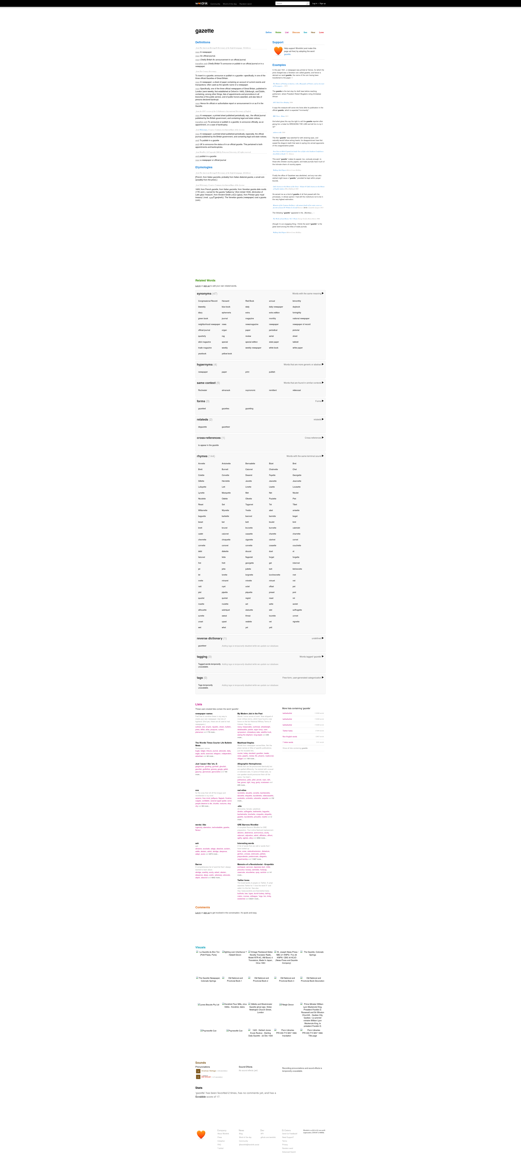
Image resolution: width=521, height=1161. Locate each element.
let (199, 574)
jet (199, 568)
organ (224, 330)
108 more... (251, 758)
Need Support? (288, 1137)
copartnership (242, 859)
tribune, (209, 750)
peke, (249, 779)
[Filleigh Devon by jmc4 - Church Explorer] (286, 1004)
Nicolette (202, 498)
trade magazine (205, 347)
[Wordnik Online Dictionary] (201, 3)
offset (271, 586)
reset (271, 598)
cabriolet (296, 527)
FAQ (219, 1144)
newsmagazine (251, 324)
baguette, (266, 811)
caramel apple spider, (218, 800)
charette (272, 533)
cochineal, (257, 726)
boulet (271, 521)
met (294, 574)
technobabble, (217, 827)
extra (247, 312)
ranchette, (241, 793)
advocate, (223, 750)
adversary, (219, 875)
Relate (278, 32)
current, (221, 729)
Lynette (201, 492)
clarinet (272, 539)
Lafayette (202, 486)
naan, (264, 779)
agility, (240, 838)
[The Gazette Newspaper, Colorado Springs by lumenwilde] (208, 979)
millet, (268, 867)
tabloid (295, 341)
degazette (202, 426)
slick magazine (204, 341)
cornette (201, 545)
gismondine (216, 771)
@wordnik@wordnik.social (249, 1144)
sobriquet (226, 609)
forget (271, 557)
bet (223, 521)
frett (223, 562)
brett (200, 527)
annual (272, 300)
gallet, (226, 769)
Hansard (225, 300)
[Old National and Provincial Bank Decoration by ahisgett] (312, 979)
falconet (201, 557)
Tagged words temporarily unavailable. (209, 665)
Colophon (221, 1141)
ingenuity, (199, 827)
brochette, (252, 814)
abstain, (204, 851)
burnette (272, 527)
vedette (248, 621)
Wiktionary (203, 130)
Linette (248, 486)
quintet (225, 598)
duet (271, 551)
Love (321, 32)
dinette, (240, 811)
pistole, (251, 729)
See (305, 32)
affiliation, (263, 835)
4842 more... (216, 877)
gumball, (216, 766)
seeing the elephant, (245, 734)
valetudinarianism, (254, 851)
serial (271, 335)
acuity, (266, 832)
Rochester (202, 390)
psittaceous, (242, 779)
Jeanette (273, 480)
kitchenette (297, 568)
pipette (225, 592)
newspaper (274, 324)
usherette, (258, 798)
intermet (296, 562)
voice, (239, 755)
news (224, 324)
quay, (258, 872)
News (241, 1130)
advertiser (199, 756)
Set (223, 504)
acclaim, (227, 848)
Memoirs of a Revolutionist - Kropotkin (255, 864)
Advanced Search (289, 1152)
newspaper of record (301, 324)
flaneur (198, 830)
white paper (298, 347)
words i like (200, 824)
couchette (297, 545)
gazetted (202, 408)
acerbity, (205, 872)
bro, (265, 896)
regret (248, 598)
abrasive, (199, 848)
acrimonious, (259, 832)
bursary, (249, 869)
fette (224, 557)
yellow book (227, 353)
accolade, (207, 848)
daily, (229, 750)
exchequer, (241, 867)
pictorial (296, 330)
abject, (198, 877)
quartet (201, 598)
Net (270, 492)
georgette (249, 562)
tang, (253, 782)
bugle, (198, 750)
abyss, (206, 875)
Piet (294, 498)
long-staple (258, 734)
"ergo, (261, 896)
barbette (225, 516)
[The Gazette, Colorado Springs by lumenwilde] (312, 952)
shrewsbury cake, (254, 732)
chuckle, (216, 803)
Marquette (226, 492)
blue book (226, 306)
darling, (268, 893)
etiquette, (249, 795)
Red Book (249, 300)
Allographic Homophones (249, 763)
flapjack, (222, 798)
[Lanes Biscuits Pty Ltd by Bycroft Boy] (208, 1004)
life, (256, 755)
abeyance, (223, 851)
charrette (296, 533)
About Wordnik (223, 1133)
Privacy (285, 1144)
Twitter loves (243, 880)
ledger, (203, 750)
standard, (252, 753)
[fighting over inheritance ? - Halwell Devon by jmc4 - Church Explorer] (234, 952)
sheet (295, 335)
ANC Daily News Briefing (281, 102)
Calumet (249, 469)
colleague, (254, 896)
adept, (198, 854)
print (247, 371)
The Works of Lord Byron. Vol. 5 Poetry (285, 219)
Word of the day (230, 3)
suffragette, (248, 811)
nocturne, (224, 803)
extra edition (274, 312)
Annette (201, 463)
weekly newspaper (253, 347)
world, (203, 753)
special (225, 341)
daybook (296, 306)
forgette (296, 557)
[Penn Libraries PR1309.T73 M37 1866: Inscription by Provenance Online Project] (286, 1032)
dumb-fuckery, (259, 893)
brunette (249, 527)
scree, (244, 851)
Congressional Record (207, 300)
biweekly (202, 306)
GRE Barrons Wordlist (247, 824)
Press (219, 1137)
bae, (247, 893)
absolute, (220, 848)
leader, (266, 753)
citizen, (222, 726)
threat (247, 615)
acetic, (212, 875)
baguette (202, 516)
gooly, (258, 782)
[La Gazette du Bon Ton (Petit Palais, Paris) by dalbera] (208, 952)
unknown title (277, 132)
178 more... (211, 732)
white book (273, 347)
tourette (272, 615)
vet (270, 621)
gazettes (225, 408)
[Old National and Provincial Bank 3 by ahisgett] (286, 979)
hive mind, (206, 798)
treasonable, (248, 726)
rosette (201, 603)
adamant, (241, 835)
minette (248, 580)
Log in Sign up (319, 3)
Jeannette (297, 480)
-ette (239, 806)
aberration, (207, 827)
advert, (217, 872)
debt (200, 551)
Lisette (272, 486)
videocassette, (268, 795)
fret (199, 562)
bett (247, 521)
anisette (296, 510)
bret (294, 521)
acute (203, 854)
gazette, (240, 816)
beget (295, 516)
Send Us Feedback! (289, 1133)
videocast (297, 390)
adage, (214, 848)
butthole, (241, 893)
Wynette (225, 510)
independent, (227, 753)
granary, (214, 769)
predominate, (254, 856)
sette (271, 603)
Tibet (295, 504)
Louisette (297, 486)
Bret (294, 463)
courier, (240, 753)
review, (252, 755)
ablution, (241, 832)
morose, (246, 896)
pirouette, (258, 816)
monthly (272, 318)
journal (225, 318)
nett (199, 586)
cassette (249, 533)
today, (246, 753)
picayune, (214, 729)
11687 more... (257, 859)
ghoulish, (223, 766)
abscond (204, 877)
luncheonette (274, 574)
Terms (284, 1141)
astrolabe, (256, 869)
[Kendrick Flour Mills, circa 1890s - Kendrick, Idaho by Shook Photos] (234, 1005)
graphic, (245, 755)
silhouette (202, 609)
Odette (225, 498)
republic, (215, 726)
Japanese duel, (260, 867)
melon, (240, 896)
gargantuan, (200, 766)
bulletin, (228, 726)
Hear (313, 32)
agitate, (246, 838)
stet (270, 609)
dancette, (241, 795)
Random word (245, 3)
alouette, (249, 793)
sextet (295, 603)
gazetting (249, 408)
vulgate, (198, 800)
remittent (273, 390)
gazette (287, 54)
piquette (248, 592)
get (270, 562)
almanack (226, 390)
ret (294, 598)
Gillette (201, 480)
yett (270, 627)
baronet (248, 516)
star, (204, 726)
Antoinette (226, 463)
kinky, (269, 896)
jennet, (259, 779)
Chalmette (273, 469)
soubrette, (241, 798)
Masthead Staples (245, 742)
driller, (203, 729)
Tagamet (249, 504)
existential (241, 898)
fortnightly (297, 312)
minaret (225, 580)
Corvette (225, 475)
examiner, (210, 753)
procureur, (241, 869)
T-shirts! (220, 1148)
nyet (223, 586)
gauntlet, (199, 769)
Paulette (272, 498)
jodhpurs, (215, 798)
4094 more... (262, 838)
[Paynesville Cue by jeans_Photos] (208, 1030)
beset (200, 521)
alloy (251, 838)
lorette (224, 574)
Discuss (296, 32)
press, (198, 729)
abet (271, 510)
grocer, (244, 782)
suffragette (297, 609)
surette (201, 615)
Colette (201, 475)
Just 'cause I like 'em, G (206, 763)
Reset (200, 504)
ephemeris (226, 312)
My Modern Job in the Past (250, 713)
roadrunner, (269, 755)
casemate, (241, 872)
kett (270, 568)
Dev (262, 1130)
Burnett (225, 469)
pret (294, 592)
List (287, 32)
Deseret (248, 475)
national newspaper (301, 318)
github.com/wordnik (268, 1137)
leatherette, (257, 811)
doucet (248, 551)
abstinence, (249, 832)
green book (203, 318)
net (294, 580)
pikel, (254, 779)
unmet (295, 615)
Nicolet (295, 492)
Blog (241, 1133)
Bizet (271, 463)
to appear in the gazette (208, 445)
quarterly (202, 335)
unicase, (247, 853)
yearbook (202, 353)
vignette (296, 621)
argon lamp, (259, 729)
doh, (269, 779)
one (197, 790)
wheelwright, (266, 726)
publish (272, 371)
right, (249, 782)
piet (199, 592)
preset (271, 592)
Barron (198, 864)
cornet (295, 539)
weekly (225, 347)
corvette (248, 545)
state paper (274, 341)
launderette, (258, 795)
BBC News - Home (279, 116)
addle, (198, 851)
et (293, 551)
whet (224, 627)
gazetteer (226, 426)
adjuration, (249, 835)
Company (221, 1130)
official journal (204, 330)
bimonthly (297, 300)
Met (247, 492)
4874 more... (214, 854)
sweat (224, 615)
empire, (209, 726)
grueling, (208, 766)
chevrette (202, 539)
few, (239, 782)
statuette (249, 609)
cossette (272, 545)
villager (240, 758)
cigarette (249, 539)
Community (215, 3)
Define (269, 32)
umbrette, (250, 798)
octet (247, 586)
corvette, (256, 793)
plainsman (199, 732)
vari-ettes (241, 790)
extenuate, (255, 853)
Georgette (297, 475)
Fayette (272, 475)
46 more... (211, 756)
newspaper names (203, 713)
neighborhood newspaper (209, 324)
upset (224, 621)
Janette (248, 480)
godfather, (207, 769)
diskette (225, 551)
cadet (200, 533)
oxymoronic (250, 390)
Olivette (248, 498)
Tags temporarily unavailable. (205, 686)
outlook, (198, 726)
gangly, (221, 769)
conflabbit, (206, 800)
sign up (207, 285)
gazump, (199, 771)
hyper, (251, 893)
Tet (270, 504)
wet (199, 627)
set (246, 603)
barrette (272, 516)
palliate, (263, 853)
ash (197, 843)
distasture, (266, 851)
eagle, (198, 753)
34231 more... (254, 898)
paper (247, 330)
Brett (200, 469)
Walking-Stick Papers (279, 170)
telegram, (218, 753)
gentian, (240, 853)
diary (200, 312)
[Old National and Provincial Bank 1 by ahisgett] (234, 979)
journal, (216, 750)
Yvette (248, 510)
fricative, (228, 798)
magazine (249, 318)
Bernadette (250, 463)
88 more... (206, 806)
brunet (224, 527)
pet (294, 586)
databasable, (242, 729)
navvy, (240, 726)
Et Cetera (286, 1130)
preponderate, (243, 856)
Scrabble (200, 1096)
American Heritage (208, 1070)
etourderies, (251, 872)
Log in (198, 285)
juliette (248, 568)
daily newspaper (276, 306)
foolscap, (263, 869)
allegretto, (263, 856)
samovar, (250, 867)
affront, (270, 835)
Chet (295, 469)
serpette (265, 798)
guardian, (260, 753)
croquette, (260, 814)
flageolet (249, 557)
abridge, (216, 851)
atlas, (208, 729)
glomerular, (207, 771)
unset (200, 621)
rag (223, 335)
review (248, 335)
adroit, (256, 835)
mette (200, 580)
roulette (225, 603)
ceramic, (198, 798)
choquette (226, 539)
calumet (225, 533)
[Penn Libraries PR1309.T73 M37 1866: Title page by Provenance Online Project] (312, 1032)
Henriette (226, 480)
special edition (251, 341)
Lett (223, 486)
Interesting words (245, 843)
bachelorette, (265, 793)
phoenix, (261, 755)
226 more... (241, 785)
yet (246, 627)
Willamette (202, 510)
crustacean (265, 782)
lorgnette (249, 574)
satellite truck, (266, 732)
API (262, 1133)
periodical (273, 330)
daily (247, 306)
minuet (272, 580)
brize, (239, 851)
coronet (225, 545)
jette (223, 568)
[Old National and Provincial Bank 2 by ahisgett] (260, 979)
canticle (263, 872)
